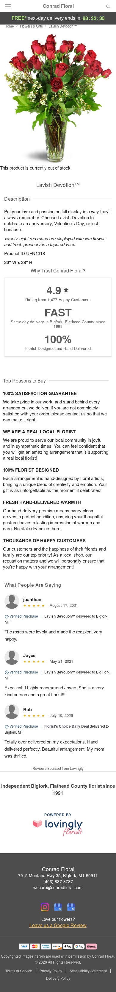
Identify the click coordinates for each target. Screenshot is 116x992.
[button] (103, 978)
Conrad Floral (58, 6)
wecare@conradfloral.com (58, 887)
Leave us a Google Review (58, 925)
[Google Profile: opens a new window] (58, 907)
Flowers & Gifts (31, 25)
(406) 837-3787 (58, 881)
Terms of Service (18, 971)
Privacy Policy (51, 971)
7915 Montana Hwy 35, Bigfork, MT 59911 (58, 875)
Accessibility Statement (88, 971)
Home (9, 25)
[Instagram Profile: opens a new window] (45, 907)
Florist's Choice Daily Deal (66, 726)
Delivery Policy (58, 978)
